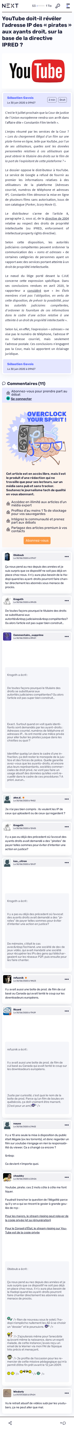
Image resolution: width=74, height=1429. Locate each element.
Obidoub (18, 555)
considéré (34, 290)
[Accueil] (10, 6)
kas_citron (20, 861)
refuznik (18, 977)
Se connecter (21, 399)
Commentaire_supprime (28, 635)
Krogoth (18, 599)
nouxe (17, 1123)
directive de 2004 (57, 218)
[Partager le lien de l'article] (10, 1423)
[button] (68, 6)
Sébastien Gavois (20, 98)
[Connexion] (57, 5)
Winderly (18, 1391)
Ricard (17, 1009)
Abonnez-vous (37, 540)
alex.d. (17, 797)
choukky (18, 1175)
